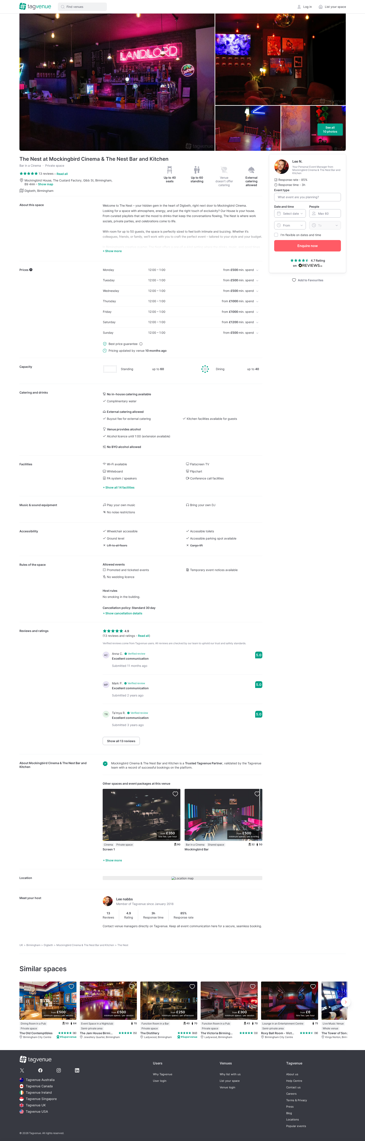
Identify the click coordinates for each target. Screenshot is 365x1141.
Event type (281, 190)
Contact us (293, 1087)
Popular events (296, 1126)
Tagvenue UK (36, 1105)
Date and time (284, 206)
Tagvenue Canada (39, 1086)
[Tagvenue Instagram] (59, 1070)
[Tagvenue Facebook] (40, 1070)
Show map (45, 184)
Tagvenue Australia (40, 1080)
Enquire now (307, 246)
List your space (230, 1080)
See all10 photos (330, 129)
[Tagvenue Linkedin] (77, 1070)
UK (21, 945)
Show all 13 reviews (121, 741)
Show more (113, 860)
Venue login (227, 1087)
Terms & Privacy (296, 1100)
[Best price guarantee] (141, 344)
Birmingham (33, 945)
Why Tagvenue (162, 1074)
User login (159, 1080)
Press (290, 1106)
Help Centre (294, 1080)
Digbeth (48, 945)
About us (292, 1074)
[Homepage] (35, 7)
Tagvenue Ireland (39, 1092)
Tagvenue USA (37, 1111)
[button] (82, 7)
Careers (291, 1093)
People (314, 206)
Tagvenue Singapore (41, 1099)
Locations (292, 1119)
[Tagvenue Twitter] (22, 1070)
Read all (62, 174)
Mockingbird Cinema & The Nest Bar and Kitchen (85, 945)
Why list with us (230, 1074)
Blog (289, 1113)
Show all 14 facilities (120, 487)
